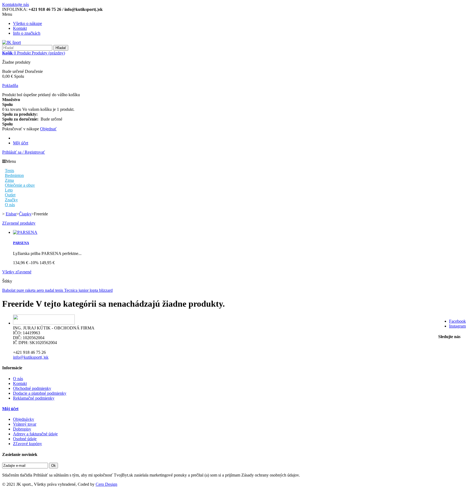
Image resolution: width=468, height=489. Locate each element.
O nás (18, 378)
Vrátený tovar (24, 424)
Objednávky (23, 419)
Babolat (9, 290)
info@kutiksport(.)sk (30, 357)
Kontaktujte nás (15, 4)
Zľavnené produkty (18, 223)
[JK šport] (11, 42)
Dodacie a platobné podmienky (39, 393)
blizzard (106, 290)
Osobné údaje (25, 438)
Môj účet (20, 143)
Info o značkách (26, 33)
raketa (31, 290)
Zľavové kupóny (27, 443)
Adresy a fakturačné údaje (35, 434)
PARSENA (21, 243)
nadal (50, 290)
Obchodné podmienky (32, 388)
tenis (59, 290)
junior (84, 290)
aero (41, 290)
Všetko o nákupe (27, 23)
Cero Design (106, 484)
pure (21, 290)
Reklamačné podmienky (33, 398)
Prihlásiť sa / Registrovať (23, 152)
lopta (94, 290)
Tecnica (71, 290)
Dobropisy (22, 429)
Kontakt (20, 28)
